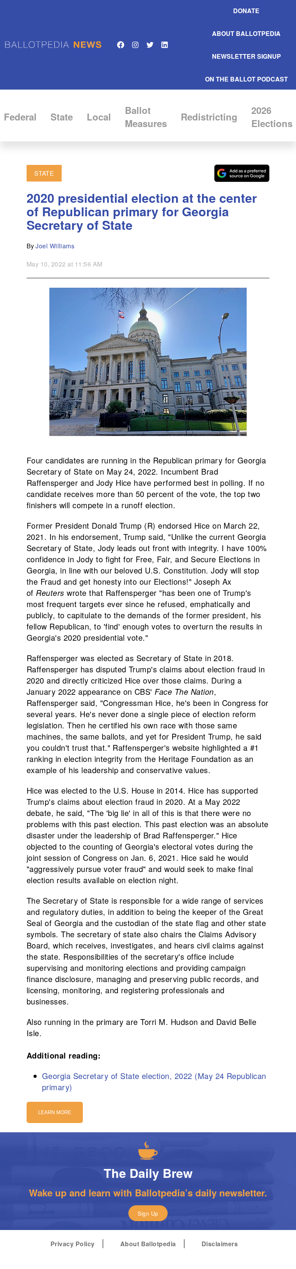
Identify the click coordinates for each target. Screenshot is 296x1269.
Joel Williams (54, 245)
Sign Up (148, 1213)
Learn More (54, 1112)
